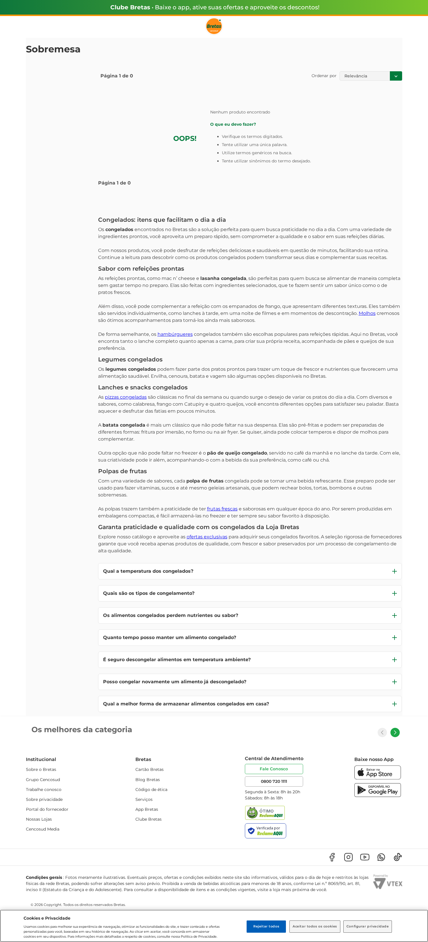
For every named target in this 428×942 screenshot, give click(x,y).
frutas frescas (222, 509)
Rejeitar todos (266, 926)
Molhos (367, 313)
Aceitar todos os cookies (315, 926)
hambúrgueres (175, 334)
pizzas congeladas (126, 397)
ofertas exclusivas (207, 537)
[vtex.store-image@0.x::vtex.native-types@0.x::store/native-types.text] (332, 857)
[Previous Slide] (382, 732)
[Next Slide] (395, 732)
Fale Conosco (274, 768)
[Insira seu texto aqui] (377, 778)
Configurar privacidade (367, 926)
